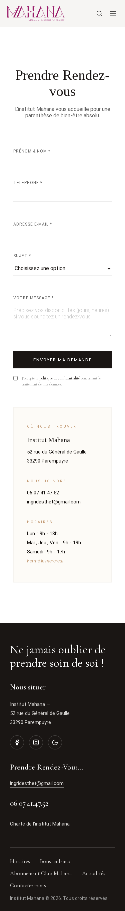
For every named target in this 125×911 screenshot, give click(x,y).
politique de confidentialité (59, 378)
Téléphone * (27, 182)
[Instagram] (36, 742)
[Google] (55, 742)
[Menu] (113, 13)
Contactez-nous (28, 885)
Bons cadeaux (55, 861)
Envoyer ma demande (62, 359)
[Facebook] (17, 742)
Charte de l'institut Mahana (40, 824)
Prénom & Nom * (31, 151)
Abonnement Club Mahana (41, 873)
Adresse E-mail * (32, 224)
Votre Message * (33, 298)
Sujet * (22, 255)
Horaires (20, 861)
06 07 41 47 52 (43, 493)
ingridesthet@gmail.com (54, 502)
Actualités (93, 873)
